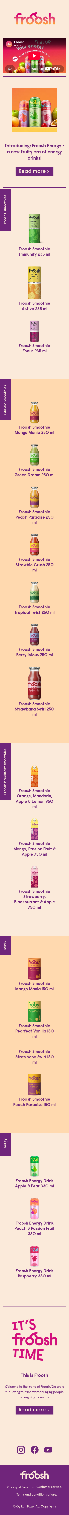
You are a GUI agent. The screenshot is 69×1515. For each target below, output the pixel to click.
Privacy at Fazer (18, 1487)
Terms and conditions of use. (36, 1494)
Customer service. (49, 1487)
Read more (32, 171)
